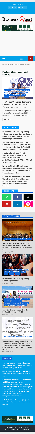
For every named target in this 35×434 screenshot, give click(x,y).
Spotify (17, 274)
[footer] (17, 28)
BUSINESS (6, 301)
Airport (12, 298)
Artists (6, 90)
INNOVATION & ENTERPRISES (11, 94)
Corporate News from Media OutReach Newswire (17, 239)
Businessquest (10, 429)
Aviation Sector (25, 298)
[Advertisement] (17, 44)
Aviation (17, 298)
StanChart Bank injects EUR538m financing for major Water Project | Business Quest (15, 155)
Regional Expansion (9, 305)
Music (6, 274)
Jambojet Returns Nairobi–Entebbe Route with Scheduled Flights (17, 297)
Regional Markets (21, 305)
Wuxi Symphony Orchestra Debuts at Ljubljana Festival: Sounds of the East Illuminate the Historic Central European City (17, 230)
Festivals (16, 92)
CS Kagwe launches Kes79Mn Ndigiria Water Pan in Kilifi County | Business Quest (16, 179)
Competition (18, 90)
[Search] (25, 59)
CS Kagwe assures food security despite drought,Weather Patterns (14, 183)
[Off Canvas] (3, 58)
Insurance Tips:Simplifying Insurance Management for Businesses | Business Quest (17, 168)
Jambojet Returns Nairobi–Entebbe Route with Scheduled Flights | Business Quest (17, 145)
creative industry (14, 269)
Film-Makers (24, 92)
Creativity (26, 90)
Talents (23, 94)
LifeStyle (23, 272)
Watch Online (30, 58)
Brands (12, 90)
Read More (7, 119)
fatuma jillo (9, 107)
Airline (6, 298)
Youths (6, 97)
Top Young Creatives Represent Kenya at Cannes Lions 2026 (17, 88)
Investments (24, 303)
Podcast (11, 274)
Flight (20, 301)
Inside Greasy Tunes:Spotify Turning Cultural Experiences (17, 265)
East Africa (14, 301)
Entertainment (8, 92)
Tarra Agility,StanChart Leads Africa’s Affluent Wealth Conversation (17, 160)
